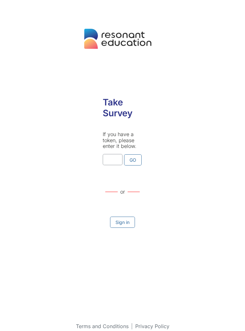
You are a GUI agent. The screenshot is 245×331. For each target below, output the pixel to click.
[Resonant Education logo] (122, 43)
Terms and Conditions (102, 326)
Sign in (122, 222)
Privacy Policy (152, 326)
